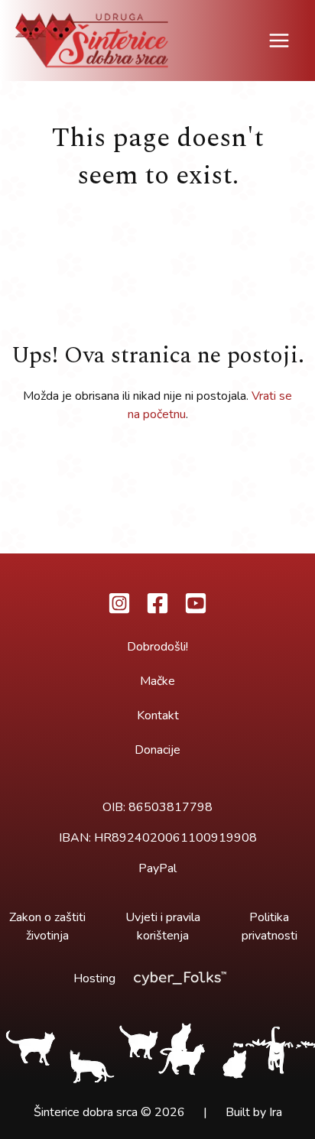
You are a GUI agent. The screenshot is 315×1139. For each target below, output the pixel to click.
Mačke (157, 681)
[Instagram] (119, 603)
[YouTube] (196, 603)
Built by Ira (254, 1112)
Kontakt (158, 715)
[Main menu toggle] (279, 40)
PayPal (157, 868)
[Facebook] (157, 603)
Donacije (157, 749)
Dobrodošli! (157, 646)
